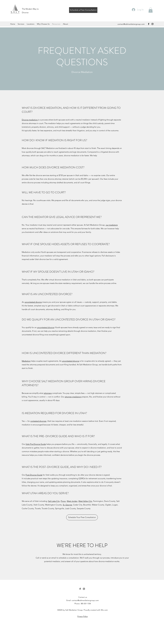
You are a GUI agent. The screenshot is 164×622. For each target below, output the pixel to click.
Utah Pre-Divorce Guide (36, 444)
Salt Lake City (54, 501)
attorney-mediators (73, 396)
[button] (150, 10)
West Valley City (85, 501)
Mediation (26, 361)
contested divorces (38, 421)
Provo (63, 501)
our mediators (112, 225)
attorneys (48, 393)
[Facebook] (148, 24)
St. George (67, 504)
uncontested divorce (33, 302)
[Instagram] (152, 24)
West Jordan (72, 501)
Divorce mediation (30, 120)
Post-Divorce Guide (34, 475)
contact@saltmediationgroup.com (131, 24)
